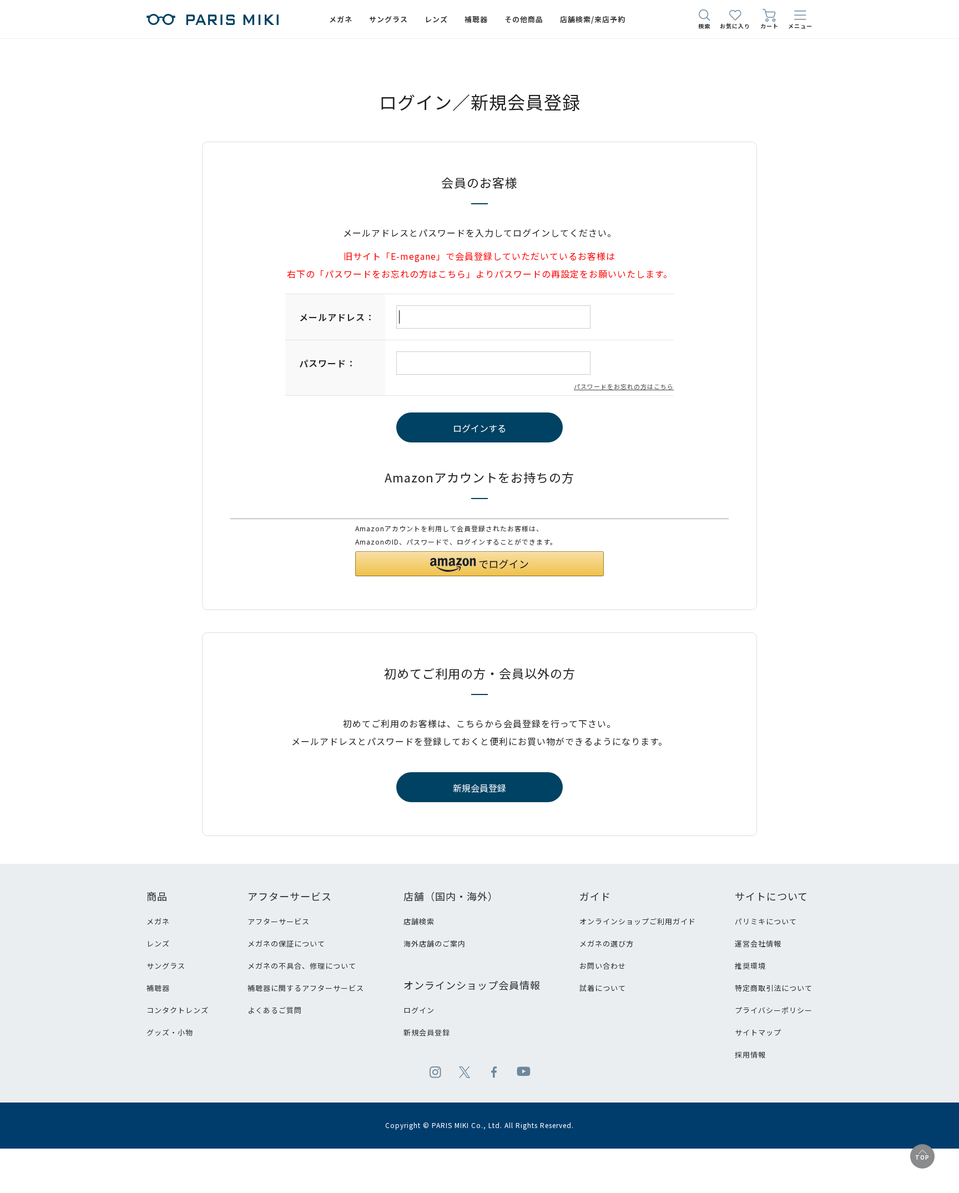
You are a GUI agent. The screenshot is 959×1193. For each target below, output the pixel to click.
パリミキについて (766, 921)
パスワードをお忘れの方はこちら (624, 386)
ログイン (419, 1010)
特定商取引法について (773, 988)
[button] (479, 563)
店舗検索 (419, 921)
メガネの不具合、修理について (302, 965)
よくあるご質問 (275, 1010)
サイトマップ (758, 1032)
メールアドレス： (337, 317)
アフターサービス (279, 921)
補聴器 (158, 988)
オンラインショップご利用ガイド (637, 921)
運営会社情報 (758, 943)
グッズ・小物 (170, 1032)
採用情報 (750, 1054)
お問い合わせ (602, 965)
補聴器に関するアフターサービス (306, 988)
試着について (602, 988)
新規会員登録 (426, 1032)
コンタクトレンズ (178, 1010)
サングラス (166, 965)
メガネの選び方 (606, 943)
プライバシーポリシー (773, 1010)
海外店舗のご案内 (434, 943)
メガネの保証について (286, 943)
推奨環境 (750, 965)
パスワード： (327, 363)
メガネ (158, 921)
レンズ (158, 943)
